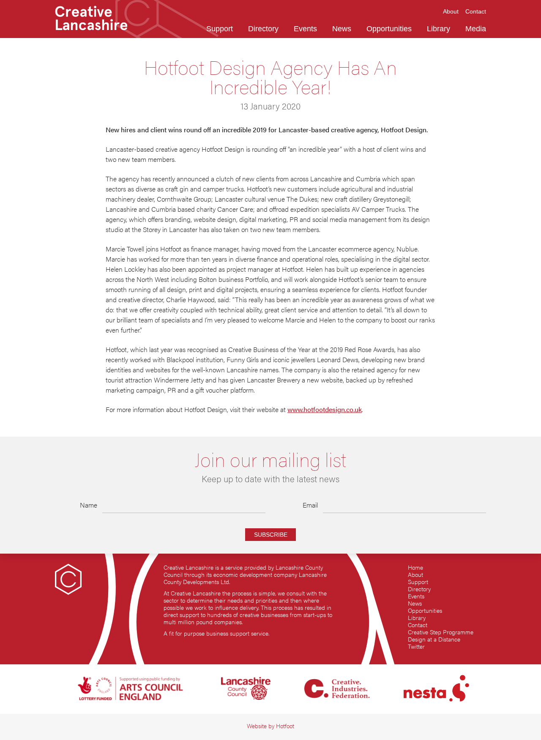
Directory (419, 589)
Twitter (416, 646)
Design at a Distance (434, 639)
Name (88, 505)
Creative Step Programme (440, 632)
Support (418, 581)
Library (417, 617)
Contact (417, 624)
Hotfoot (285, 725)
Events (416, 596)
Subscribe (270, 534)
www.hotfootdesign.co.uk (324, 409)
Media (475, 29)
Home (415, 567)
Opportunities (425, 610)
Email (310, 505)
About (415, 574)
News (415, 603)
